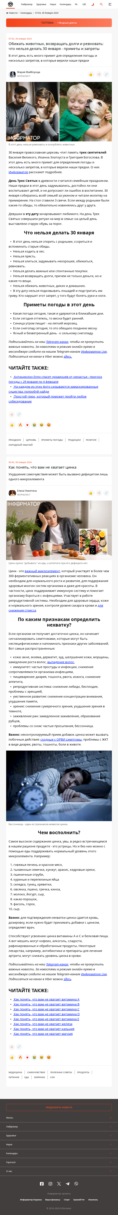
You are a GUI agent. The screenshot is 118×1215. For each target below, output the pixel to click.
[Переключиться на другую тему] (93, 4)
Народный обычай (21, 444)
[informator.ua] (10, 4)
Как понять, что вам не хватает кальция (43, 1029)
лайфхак (39, 1077)
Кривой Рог (79, 1199)
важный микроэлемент (42, 571)
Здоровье (41, 4)
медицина (15, 1072)
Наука (53, 4)
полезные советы (61, 1072)
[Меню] (110, 4)
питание (14, 1077)
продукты (83, 1072)
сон (52, 1077)
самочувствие (36, 1072)
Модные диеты (68, 22)
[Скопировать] (106, 74)
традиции (74, 439)
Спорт (67, 1199)
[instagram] (50, 1184)
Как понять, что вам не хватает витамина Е (46, 1019)
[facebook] (42, 1184)
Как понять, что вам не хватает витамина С (46, 1009)
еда (26, 1077)
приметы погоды (52, 439)
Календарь (65, 4)
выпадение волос (60, 662)
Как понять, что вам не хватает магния (43, 1034)
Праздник (15, 439)
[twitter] (59, 1184)
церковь (31, 439)
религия (91, 439)
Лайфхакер (27, 4)
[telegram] (67, 1184)
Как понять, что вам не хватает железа (42, 1024)
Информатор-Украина (31, 1199)
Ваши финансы (52, 1199)
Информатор (18, 172)
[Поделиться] (99, 74)
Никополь (93, 1199)
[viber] (76, 1184)
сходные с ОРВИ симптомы (61, 739)
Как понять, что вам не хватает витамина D (46, 1014)
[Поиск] (101, 4)
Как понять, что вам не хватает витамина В (46, 1004)
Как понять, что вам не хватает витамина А (46, 999)
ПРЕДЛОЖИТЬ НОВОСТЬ (59, 1107)
